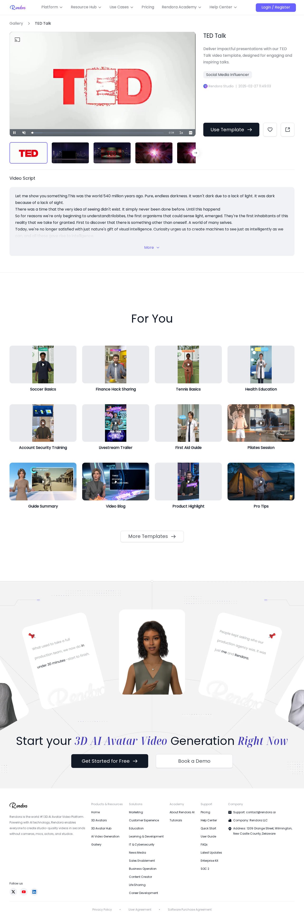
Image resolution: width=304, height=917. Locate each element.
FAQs (204, 844)
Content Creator (140, 877)
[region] (103, 153)
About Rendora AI (182, 812)
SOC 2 (205, 869)
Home (95, 812)
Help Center (209, 820)
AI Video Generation (105, 836)
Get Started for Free (106, 761)
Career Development (143, 893)
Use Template (227, 129)
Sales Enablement (142, 861)
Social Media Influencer (227, 74)
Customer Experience (144, 820)
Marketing (136, 812)
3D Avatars (99, 820)
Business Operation (143, 869)
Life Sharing (137, 885)
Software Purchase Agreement (190, 910)
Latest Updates (211, 853)
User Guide (208, 836)
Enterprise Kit (209, 861)
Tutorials (176, 820)
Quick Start (208, 828)
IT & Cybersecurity (142, 844)
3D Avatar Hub (101, 828)
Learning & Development (146, 836)
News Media (137, 853)
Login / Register (275, 7)
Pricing (205, 812)
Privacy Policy (102, 910)
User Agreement (139, 910)
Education (136, 828)
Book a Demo (194, 761)
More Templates (148, 536)
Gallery (16, 23)
